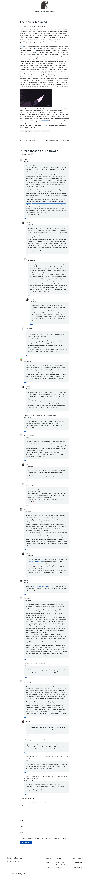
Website (22, 832)
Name (22, 820)
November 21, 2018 (29, 741)
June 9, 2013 (27, 682)
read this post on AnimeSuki (41, 586)
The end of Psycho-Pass (28, 140)
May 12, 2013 (27, 665)
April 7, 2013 (31, 261)
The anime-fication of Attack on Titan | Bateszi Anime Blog (41, 415)
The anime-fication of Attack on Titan (57, 140)
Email (22, 826)
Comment (23, 805)
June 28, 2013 (30, 723)
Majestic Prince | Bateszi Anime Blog (34, 663)
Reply (25, 218)
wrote (22, 46)
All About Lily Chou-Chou (35, 561)
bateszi (32, 26)
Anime (37, 26)
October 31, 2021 (28, 760)
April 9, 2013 (29, 555)
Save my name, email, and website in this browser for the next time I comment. (44, 838)
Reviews (42, 26)
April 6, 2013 (27, 161)
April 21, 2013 (29, 330)
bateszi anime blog (44, 11)
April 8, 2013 (33, 301)
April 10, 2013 (29, 485)
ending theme (45, 120)
